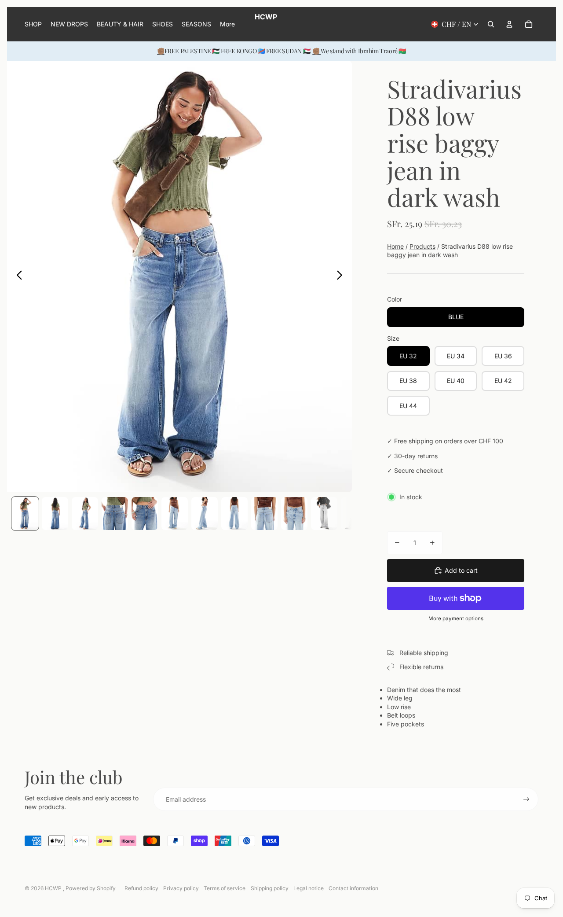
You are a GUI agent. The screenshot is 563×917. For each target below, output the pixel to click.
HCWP (54, 888)
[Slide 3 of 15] (85, 513)
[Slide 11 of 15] (324, 513)
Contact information (353, 888)
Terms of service (224, 888)
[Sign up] (526, 799)
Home (395, 246)
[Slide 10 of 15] (294, 513)
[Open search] (491, 24)
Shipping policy (270, 888)
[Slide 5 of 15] (145, 513)
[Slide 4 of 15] (115, 513)
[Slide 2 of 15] (55, 513)
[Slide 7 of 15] (204, 513)
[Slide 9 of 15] (264, 513)
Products (422, 246)
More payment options (455, 618)
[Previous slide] (17, 276)
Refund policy (141, 888)
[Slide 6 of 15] (174, 513)
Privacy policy (181, 888)
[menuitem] (227, 24)
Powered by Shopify (91, 888)
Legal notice (308, 888)
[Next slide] (342, 276)
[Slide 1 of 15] (25, 513)
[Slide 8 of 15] (234, 513)
